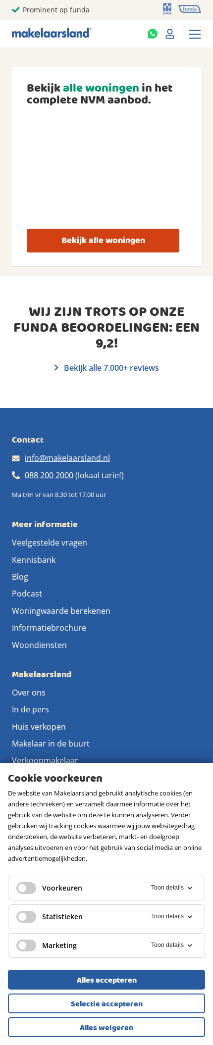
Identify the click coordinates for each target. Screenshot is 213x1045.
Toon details (167, 887)
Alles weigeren (106, 1028)
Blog (20, 576)
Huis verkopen (39, 726)
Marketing (59, 945)
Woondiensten (39, 645)
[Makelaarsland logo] (52, 33)
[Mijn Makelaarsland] (170, 33)
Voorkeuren (62, 888)
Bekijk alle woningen (103, 240)
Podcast (27, 593)
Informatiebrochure (49, 627)
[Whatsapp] (153, 33)
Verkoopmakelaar (45, 760)
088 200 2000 (49, 475)
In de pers (30, 709)
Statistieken (62, 916)
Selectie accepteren (107, 1004)
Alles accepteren (107, 980)
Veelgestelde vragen (49, 542)
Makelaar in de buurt (51, 743)
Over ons (29, 692)
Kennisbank (33, 559)
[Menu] (194, 33)
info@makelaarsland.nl (67, 457)
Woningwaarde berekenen (61, 610)
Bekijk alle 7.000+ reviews (110, 367)
